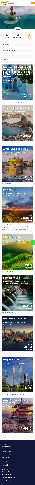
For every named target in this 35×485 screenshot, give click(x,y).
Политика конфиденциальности (10, 454)
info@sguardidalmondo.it (9, 469)
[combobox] (17, 53)
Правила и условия (7, 451)
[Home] (3, 480)
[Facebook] (6, 480)
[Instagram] (10, 480)
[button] (17, 59)
